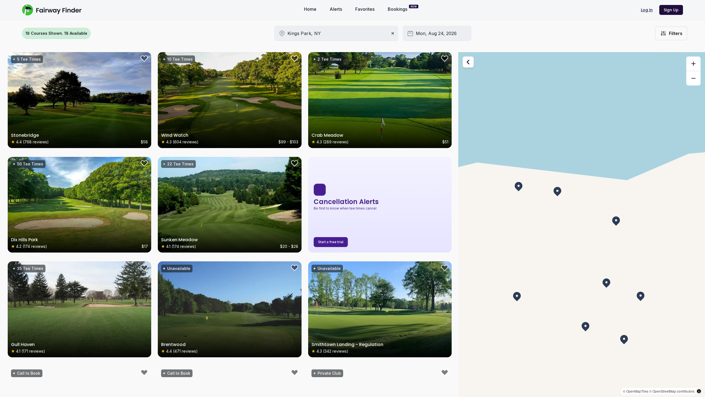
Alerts (336, 9)
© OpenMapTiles (635, 391)
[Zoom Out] (693, 78)
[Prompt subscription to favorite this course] (143, 59)
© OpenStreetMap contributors (672, 391)
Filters (675, 33)
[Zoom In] (693, 64)
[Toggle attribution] (699, 391)
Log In (647, 10)
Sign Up (671, 10)
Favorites (365, 9)
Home (310, 9)
